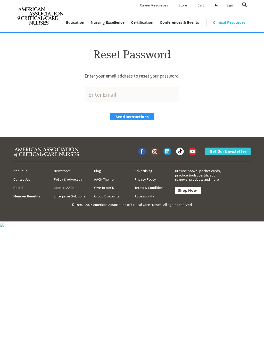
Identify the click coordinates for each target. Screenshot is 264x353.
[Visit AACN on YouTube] (192, 151)
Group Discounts (107, 196)
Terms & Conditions (149, 187)
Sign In (231, 5)
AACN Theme (104, 179)
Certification (142, 22)
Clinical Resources (229, 22)
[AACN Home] (40, 17)
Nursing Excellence (108, 22)
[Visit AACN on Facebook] (142, 151)
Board (18, 187)
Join (217, 5)
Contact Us (21, 179)
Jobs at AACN (64, 187)
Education (75, 22)
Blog (97, 170)
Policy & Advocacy (68, 179)
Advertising (143, 170)
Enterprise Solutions (69, 196)
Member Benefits (26, 196)
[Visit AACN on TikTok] (180, 151)
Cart (200, 5)
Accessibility (144, 196)
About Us (20, 170)
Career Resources (154, 5)
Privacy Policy (145, 179)
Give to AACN (104, 187)
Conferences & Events (179, 22)
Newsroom (62, 170)
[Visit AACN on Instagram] (155, 151)
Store (182, 5)
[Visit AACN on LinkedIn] (167, 151)
